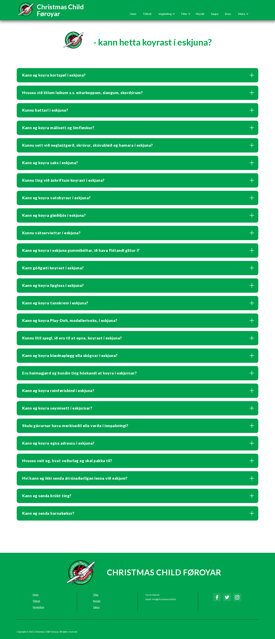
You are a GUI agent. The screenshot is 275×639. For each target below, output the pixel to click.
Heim (133, 14)
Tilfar (95, 594)
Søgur (215, 14)
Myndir (200, 14)
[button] (166, 14)
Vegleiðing (38, 607)
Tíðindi (147, 14)
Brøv (228, 14)
